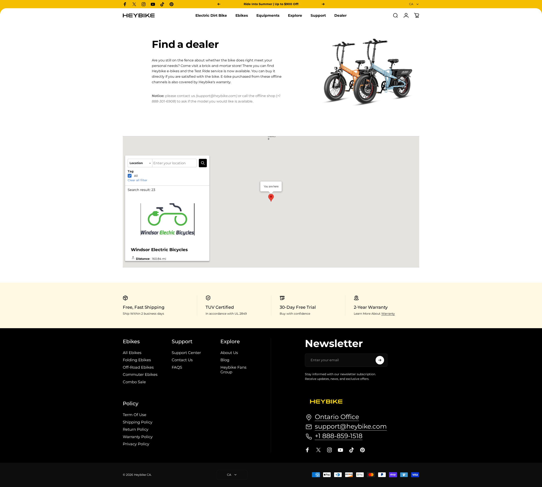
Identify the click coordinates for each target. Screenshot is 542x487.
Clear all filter (137, 180)
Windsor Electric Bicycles (159, 249)
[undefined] (203, 163)
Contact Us (182, 360)
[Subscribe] (380, 360)
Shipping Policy (137, 422)
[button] (272, 136)
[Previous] (219, 4)
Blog (224, 360)
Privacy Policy (136, 444)
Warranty (388, 313)
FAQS (177, 367)
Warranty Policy (138, 436)
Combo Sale (134, 382)
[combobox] (414, 4)
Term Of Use (134, 414)
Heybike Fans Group (233, 370)
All (136, 176)
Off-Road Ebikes (138, 367)
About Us (229, 352)
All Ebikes (132, 352)
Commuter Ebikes (140, 374)
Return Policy (135, 429)
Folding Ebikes (137, 360)
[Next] (323, 4)
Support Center (186, 352)
